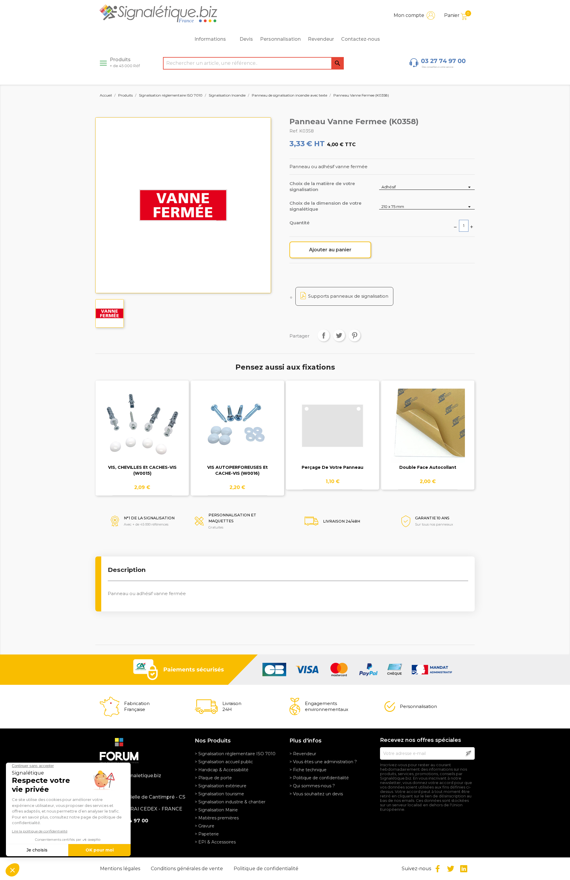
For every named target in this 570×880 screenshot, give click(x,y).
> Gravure (204, 826)
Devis (246, 39)
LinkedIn (464, 869)
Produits (125, 62)
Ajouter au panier (330, 250)
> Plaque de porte (213, 777)
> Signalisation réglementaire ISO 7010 (235, 753)
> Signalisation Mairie (216, 810)
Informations (210, 39)
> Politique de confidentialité (319, 777)
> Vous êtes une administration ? (323, 761)
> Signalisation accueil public (224, 761)
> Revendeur (302, 753)
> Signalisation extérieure (220, 785)
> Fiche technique (308, 769)
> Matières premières (217, 818)
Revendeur (321, 39)
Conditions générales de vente (187, 868)
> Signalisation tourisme (219, 794)
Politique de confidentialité (266, 868)
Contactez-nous (360, 39)
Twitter (451, 869)
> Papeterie (207, 834)
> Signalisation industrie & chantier (230, 802)
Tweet (339, 335)
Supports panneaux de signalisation (348, 296)
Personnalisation (280, 39)
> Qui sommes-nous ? (312, 785)
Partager (324, 335)
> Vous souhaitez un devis (316, 794)
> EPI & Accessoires (215, 842)
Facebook (438, 869)
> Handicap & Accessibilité (221, 769)
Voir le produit (142, 429)
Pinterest (354, 335)
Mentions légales (120, 868)
